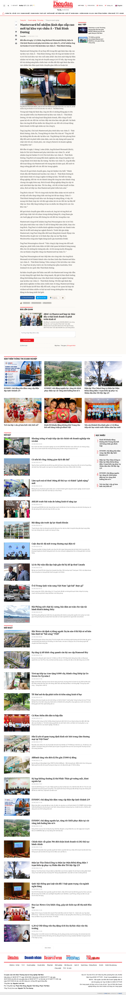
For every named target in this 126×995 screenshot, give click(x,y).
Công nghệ (111, 13)
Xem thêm (48, 948)
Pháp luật (43, 13)
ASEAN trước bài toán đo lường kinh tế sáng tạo (54, 501)
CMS (107, 993)
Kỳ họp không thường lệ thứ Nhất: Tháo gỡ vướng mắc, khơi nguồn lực (60, 779)
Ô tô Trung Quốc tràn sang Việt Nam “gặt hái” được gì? (57, 586)
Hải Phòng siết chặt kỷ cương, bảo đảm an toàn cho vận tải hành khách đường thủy (59, 608)
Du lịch (91, 13)
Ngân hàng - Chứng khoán (79, 13)
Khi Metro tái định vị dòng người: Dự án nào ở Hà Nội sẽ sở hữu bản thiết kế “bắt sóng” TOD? (61, 632)
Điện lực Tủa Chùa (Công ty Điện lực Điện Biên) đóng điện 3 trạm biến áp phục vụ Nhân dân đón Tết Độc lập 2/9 (101, 390)
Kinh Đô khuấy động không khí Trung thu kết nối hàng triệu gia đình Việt (62, 426)
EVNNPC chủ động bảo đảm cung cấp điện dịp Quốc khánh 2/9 (21, 389)
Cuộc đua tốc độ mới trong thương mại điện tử (53, 544)
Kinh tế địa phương (101, 13)
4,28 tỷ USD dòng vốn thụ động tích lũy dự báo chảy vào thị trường (60, 927)
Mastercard (26, 303)
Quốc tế (67, 13)
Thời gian (63, 345)
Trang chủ (23, 20)
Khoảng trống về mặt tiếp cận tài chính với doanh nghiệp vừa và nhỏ (61, 439)
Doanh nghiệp (25, 13)
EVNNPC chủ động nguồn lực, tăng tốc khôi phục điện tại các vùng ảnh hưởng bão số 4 (62, 389)
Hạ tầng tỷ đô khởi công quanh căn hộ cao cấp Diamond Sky (60, 652)
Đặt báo (101, 5)
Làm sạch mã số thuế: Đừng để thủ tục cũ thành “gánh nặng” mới (60, 481)
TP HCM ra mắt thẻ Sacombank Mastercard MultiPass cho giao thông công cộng (96, 39)
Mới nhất (15, 5)
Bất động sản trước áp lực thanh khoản (50, 523)
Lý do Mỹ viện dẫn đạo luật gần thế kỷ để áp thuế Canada (58, 565)
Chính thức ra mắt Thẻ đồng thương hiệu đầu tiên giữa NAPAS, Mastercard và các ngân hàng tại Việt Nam (96, 30)
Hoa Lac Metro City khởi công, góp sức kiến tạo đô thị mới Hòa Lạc (61, 906)
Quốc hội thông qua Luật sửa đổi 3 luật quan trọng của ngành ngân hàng (60, 885)
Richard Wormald (36, 303)
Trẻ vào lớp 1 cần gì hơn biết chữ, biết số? (21, 425)
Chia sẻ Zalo (42, 297)
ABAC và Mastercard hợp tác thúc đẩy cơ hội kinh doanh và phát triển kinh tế (59, 316)
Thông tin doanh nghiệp (52, 20)
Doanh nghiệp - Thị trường (35, 20)
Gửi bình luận (27, 340)
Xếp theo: (57, 345)
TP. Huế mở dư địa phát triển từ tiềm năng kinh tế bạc (57, 694)
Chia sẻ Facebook (28, 297)
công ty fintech (47, 303)
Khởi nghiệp (51, 13)
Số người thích (71, 345)
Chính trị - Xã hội (10, 13)
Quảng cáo (110, 5)
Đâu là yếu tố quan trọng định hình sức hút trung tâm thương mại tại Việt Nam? (61, 737)
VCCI (18, 13)
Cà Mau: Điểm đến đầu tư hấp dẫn (47, 715)
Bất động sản (60, 13)
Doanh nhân (35, 13)
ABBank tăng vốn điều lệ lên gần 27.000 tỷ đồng (54, 757)
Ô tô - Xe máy (120, 13)
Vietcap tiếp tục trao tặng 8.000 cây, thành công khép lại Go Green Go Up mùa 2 (60, 674)
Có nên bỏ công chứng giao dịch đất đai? (51, 459)
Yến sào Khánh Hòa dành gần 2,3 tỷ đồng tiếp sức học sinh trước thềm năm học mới (102, 426)
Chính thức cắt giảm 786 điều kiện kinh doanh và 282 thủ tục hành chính (61, 843)
